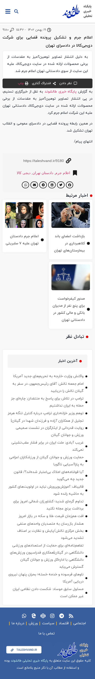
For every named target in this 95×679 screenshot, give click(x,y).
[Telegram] (61, 615)
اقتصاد (64, 623)
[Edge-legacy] (33, 615)
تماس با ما (47, 633)
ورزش (33, 623)
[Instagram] (52, 615)
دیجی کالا (23, 173)
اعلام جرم (62, 173)
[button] (16, 11)
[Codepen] (43, 615)
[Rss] (71, 615)
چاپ (21, 83)
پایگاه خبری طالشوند (61, 91)
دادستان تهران (42, 173)
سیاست (48, 623)
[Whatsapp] (24, 615)
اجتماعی (79, 623)
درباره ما (18, 623)
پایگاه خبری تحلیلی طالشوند (29, 661)
